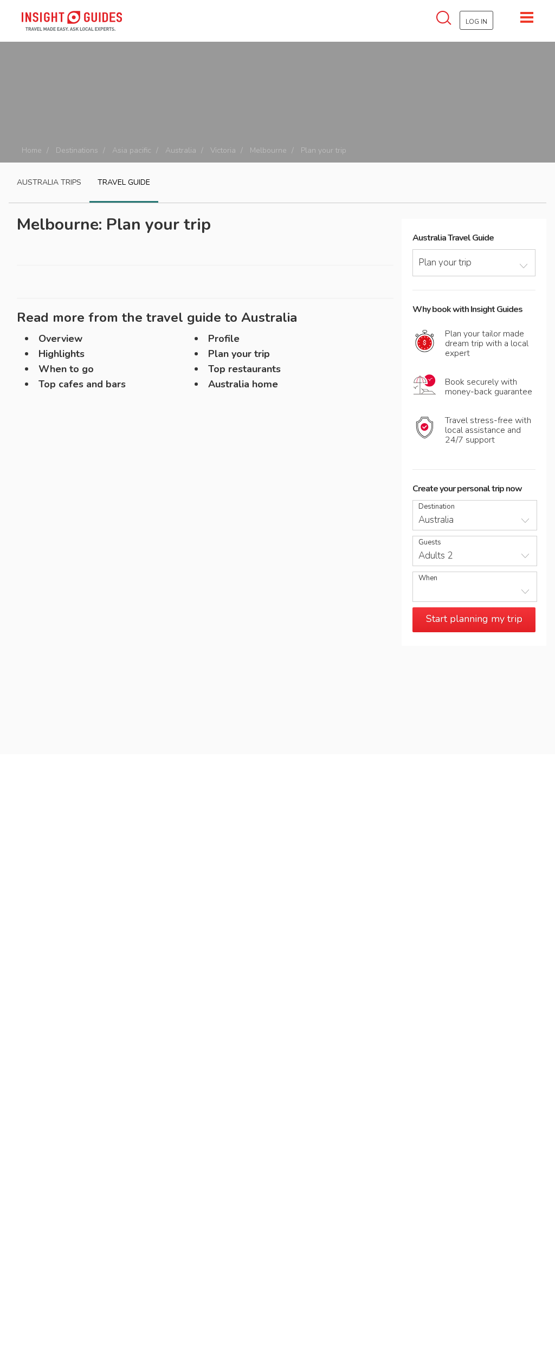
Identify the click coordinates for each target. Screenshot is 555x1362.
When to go (66, 368)
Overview (60, 338)
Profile (224, 338)
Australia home (243, 384)
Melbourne (268, 150)
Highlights (61, 353)
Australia (180, 150)
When (427, 578)
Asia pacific (131, 150)
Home (32, 150)
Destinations (77, 150)
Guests (429, 542)
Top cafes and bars (82, 384)
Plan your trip (239, 353)
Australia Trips (49, 182)
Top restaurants (244, 368)
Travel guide (124, 182)
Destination (436, 506)
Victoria (223, 150)
